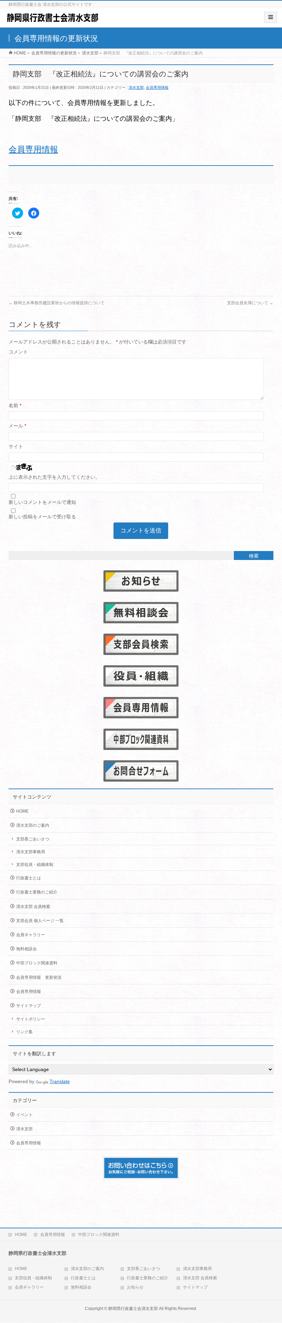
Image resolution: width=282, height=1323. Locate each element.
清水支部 (136, 87)
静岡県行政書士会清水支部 (133, 1308)
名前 (15, 405)
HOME (22, 811)
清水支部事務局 (30, 851)
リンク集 (24, 1031)
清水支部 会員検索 (33, 906)
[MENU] (270, 17)
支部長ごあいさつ (32, 839)
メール (17, 425)
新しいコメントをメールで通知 (42, 502)
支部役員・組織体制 (34, 864)
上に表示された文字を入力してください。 (54, 477)
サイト (16, 446)
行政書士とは (28, 878)
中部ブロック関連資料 (36, 963)
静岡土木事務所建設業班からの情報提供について (57, 302)
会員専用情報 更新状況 (39, 977)
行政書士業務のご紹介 (36, 892)
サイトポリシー (30, 1019)
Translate (60, 1081)
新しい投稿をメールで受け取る (42, 516)
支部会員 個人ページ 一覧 (40, 920)
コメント (18, 351)
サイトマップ (28, 1005)
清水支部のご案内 (32, 825)
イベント (24, 1114)
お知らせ (135, 1287)
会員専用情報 (157, 87)
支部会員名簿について (250, 302)
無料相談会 (26, 948)
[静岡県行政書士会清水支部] (52, 20)
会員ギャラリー (30, 934)
